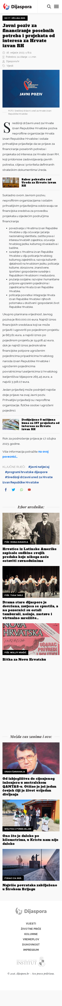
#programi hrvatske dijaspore (26, 472)
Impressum (31, 949)
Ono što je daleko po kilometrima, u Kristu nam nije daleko (30, 840)
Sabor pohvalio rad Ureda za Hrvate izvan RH (38, 182)
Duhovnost (31, 944)
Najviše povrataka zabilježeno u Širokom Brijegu (29, 887)
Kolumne (31, 934)
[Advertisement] (31, 698)
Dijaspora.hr (12, 61)
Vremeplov (31, 939)
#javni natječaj (38, 466)
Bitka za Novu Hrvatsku (24, 659)
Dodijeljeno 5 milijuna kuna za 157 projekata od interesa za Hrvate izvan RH (40, 424)
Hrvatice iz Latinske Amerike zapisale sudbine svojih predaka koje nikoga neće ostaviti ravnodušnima (29, 555)
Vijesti (10, 65)
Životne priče (31, 928)
